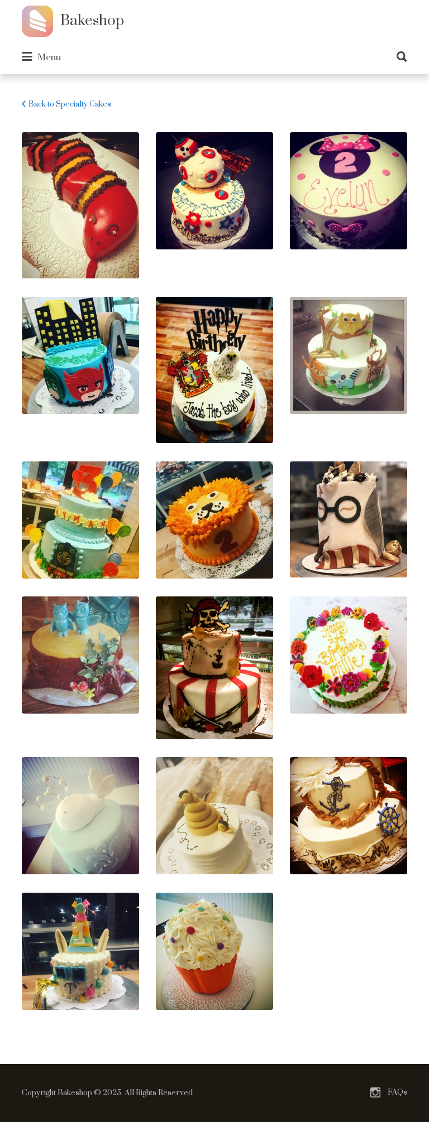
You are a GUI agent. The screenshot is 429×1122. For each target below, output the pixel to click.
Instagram (375, 1092)
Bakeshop (92, 21)
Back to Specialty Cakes (69, 104)
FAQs (397, 1092)
